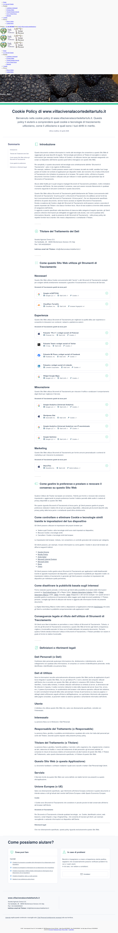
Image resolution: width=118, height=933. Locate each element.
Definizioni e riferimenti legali (18, 167)
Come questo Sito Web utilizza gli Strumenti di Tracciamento (20, 158)
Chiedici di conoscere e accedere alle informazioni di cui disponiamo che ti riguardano (34, 863)
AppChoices (98, 606)
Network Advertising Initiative (82, 592)
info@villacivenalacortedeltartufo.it (27, 26)
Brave (40, 564)
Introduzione (13, 150)
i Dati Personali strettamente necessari (49, 917)
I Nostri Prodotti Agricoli (12, 12)
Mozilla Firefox (43, 554)
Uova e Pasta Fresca (11, 13)
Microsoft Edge (43, 561)
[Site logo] (12, 33)
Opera (40, 566)
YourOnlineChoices (49, 592)
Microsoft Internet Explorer (47, 559)
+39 (9, 26)
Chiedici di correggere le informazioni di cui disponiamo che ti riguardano (33, 867)
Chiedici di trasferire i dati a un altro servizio (25, 876)
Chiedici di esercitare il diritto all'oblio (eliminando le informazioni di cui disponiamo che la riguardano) (33, 872)
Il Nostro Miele (10, 10)
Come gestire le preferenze (18, 163)
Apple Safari (42, 557)
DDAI (68, 594)
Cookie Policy (10, 23)
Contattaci (87, 874)
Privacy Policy (10, 21)
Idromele (8, 15)
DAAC (56, 594)
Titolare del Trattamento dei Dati (19, 153)
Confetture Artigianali (11, 8)
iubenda (8, 917)
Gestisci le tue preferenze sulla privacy (23, 879)
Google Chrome (43, 552)
